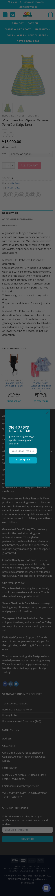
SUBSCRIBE (23, 460)
